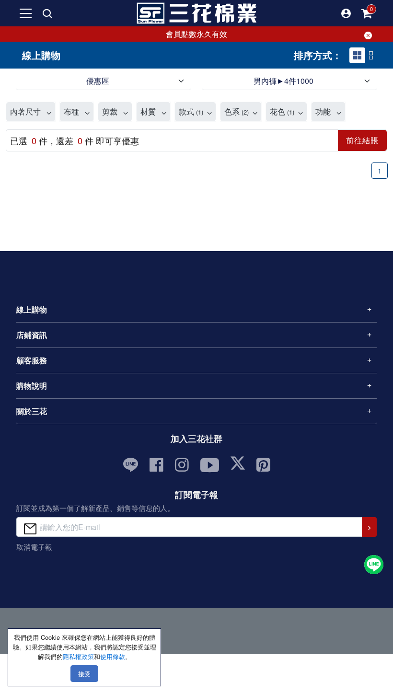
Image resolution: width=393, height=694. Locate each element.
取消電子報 (34, 547)
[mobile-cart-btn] (367, 13)
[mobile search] (47, 13)
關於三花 (31, 410)
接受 (84, 673)
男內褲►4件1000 (283, 80)
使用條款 (112, 656)
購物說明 (31, 385)
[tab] (357, 55)
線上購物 (31, 309)
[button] (346, 13)
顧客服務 (31, 360)
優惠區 (97, 80)
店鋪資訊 (31, 334)
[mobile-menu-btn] (25, 13)
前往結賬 (362, 140)
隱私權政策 (78, 656)
